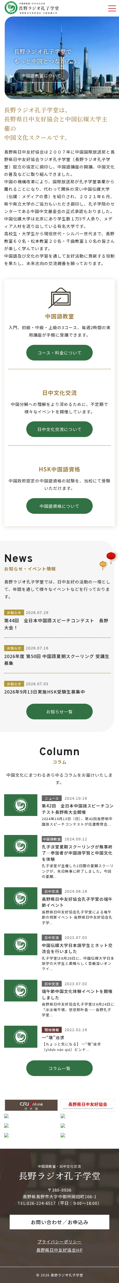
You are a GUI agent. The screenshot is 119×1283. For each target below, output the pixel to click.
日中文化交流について (59, 429)
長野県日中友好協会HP (59, 1250)
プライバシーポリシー (59, 1241)
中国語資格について (59, 506)
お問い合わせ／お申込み (60, 1221)
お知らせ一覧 (59, 711)
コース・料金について (60, 353)
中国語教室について (41, 75)
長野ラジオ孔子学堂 (60, 1175)
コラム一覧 (59, 1068)
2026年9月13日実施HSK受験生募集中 (44, 692)
